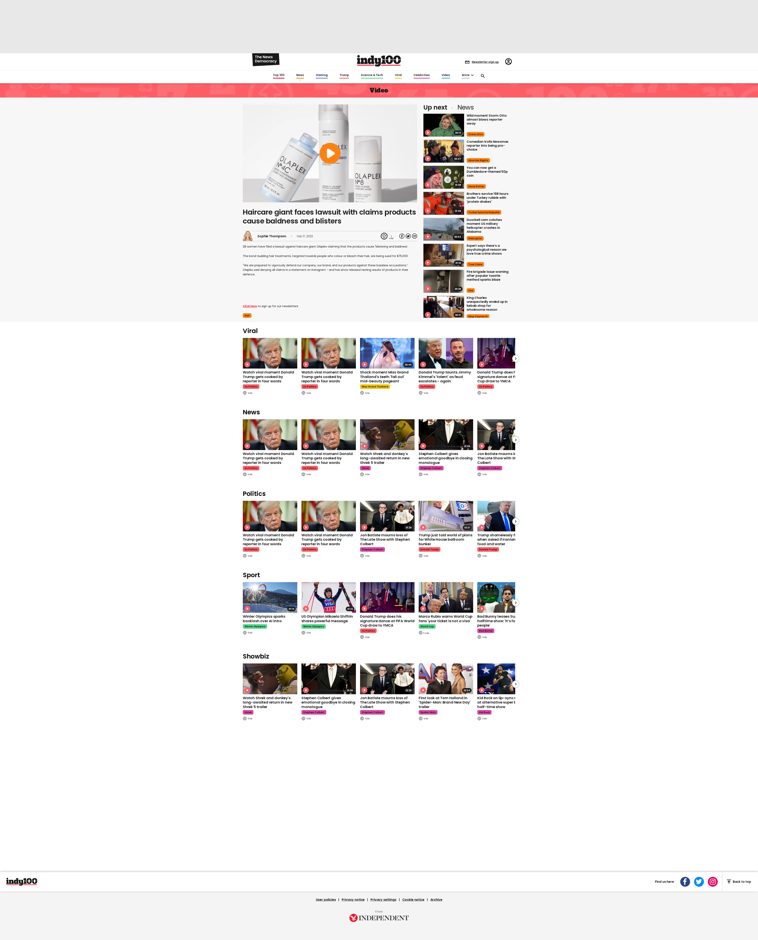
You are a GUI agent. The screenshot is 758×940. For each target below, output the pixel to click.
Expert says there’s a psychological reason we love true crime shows (487, 249)
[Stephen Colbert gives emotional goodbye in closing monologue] (446, 434)
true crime (475, 264)
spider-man (428, 712)
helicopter (475, 238)
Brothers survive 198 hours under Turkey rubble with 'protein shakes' (487, 197)
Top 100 (278, 75)
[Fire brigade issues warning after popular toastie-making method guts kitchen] (443, 281)
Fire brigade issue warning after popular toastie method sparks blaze (487, 275)
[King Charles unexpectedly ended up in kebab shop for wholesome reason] (443, 307)
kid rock (484, 712)
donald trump (429, 549)
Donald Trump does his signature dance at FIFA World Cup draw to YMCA (504, 377)
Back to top (742, 882)
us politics (251, 386)
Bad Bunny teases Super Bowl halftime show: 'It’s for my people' (503, 621)
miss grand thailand (375, 386)
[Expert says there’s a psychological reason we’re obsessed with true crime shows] (443, 255)
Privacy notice (353, 900)
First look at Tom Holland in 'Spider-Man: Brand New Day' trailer (444, 702)
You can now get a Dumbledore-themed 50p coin (487, 171)
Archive (436, 900)
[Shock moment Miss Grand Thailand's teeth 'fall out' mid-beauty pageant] (387, 353)
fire (470, 290)
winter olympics (255, 626)
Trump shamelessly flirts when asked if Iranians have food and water (502, 539)
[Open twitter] (699, 882)
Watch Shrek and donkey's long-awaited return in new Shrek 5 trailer (384, 458)
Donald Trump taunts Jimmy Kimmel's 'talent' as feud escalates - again (445, 377)
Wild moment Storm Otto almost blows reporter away (487, 119)
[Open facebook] (685, 882)
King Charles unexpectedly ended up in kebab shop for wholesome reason (487, 304)
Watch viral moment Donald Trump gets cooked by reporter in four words (268, 377)
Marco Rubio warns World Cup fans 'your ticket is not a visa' (445, 618)
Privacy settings (383, 900)
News (300, 75)
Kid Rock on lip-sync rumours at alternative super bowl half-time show (503, 702)
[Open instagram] (713, 882)
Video (446, 75)
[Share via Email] (414, 236)
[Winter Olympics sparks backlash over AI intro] (270, 597)
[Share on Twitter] (408, 236)
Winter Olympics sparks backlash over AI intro (264, 618)
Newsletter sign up (485, 62)
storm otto (475, 134)
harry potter (476, 186)
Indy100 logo (379, 61)
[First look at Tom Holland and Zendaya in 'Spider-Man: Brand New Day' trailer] (446, 678)
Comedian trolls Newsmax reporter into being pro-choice (487, 145)
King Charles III (478, 316)
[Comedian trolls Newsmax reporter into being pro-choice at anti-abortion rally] (443, 151)
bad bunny (486, 630)
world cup (427, 626)
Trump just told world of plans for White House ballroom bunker (445, 539)
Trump (344, 75)
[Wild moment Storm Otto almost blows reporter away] (443, 125)
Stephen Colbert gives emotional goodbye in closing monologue (446, 458)
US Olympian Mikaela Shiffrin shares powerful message (327, 618)
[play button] (330, 153)
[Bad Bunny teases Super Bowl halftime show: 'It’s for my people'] (504, 597)
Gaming (322, 75)
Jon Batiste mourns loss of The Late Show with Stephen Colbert (502, 458)
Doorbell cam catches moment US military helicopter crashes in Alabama (484, 226)
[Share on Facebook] (401, 236)
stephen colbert (431, 468)
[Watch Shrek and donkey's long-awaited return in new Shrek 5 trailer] (387, 434)
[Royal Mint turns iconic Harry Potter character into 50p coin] (443, 177)
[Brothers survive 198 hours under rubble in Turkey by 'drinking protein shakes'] (443, 203)
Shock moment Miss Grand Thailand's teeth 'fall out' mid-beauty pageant (384, 377)
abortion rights (478, 160)
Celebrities (422, 75)
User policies (326, 900)
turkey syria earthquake (483, 212)
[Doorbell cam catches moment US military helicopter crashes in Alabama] (443, 229)
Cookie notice (413, 900)
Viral (398, 75)
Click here (250, 306)
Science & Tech (372, 75)
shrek (365, 468)
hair (247, 315)
